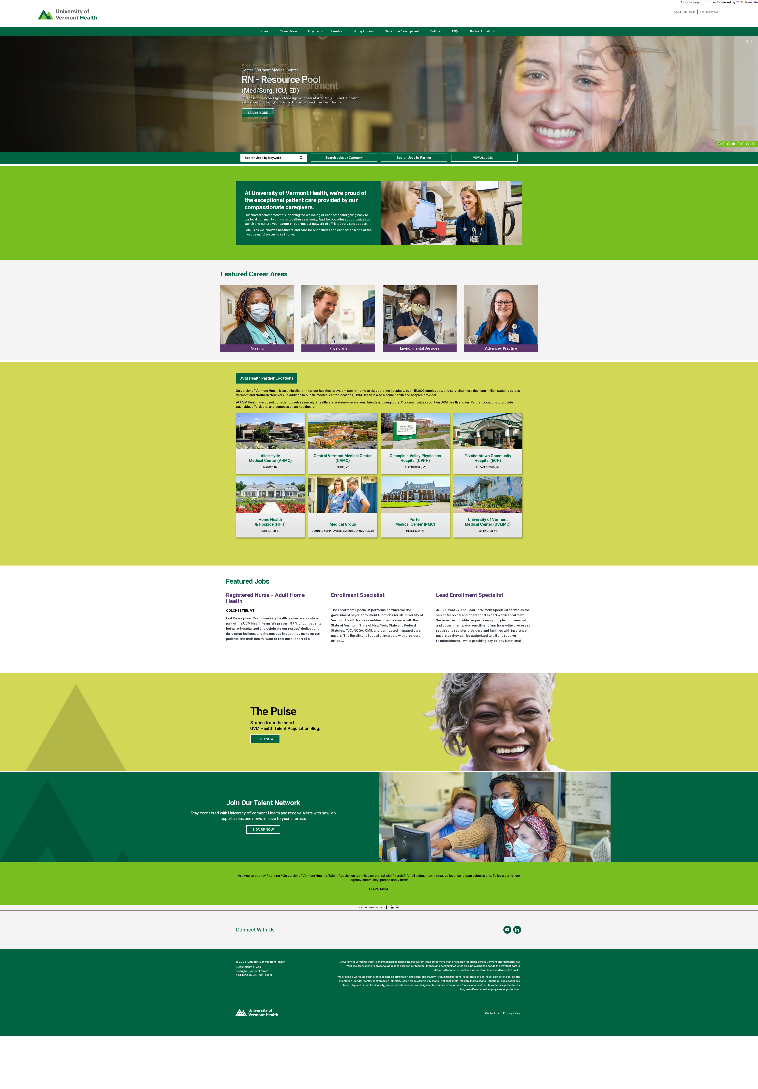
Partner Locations (486, 33)
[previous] (747, 41)
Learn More (258, 113)
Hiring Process (367, 33)
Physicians (317, 33)
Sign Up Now (263, 829)
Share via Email (397, 907)
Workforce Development (402, 31)
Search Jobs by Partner (414, 157)
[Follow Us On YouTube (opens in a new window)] (507, 930)
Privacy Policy (512, 1013)
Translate (751, 2)
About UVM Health (685, 11)
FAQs (455, 31)
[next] (751, 41)
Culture (438, 33)
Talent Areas (292, 33)
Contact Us (493, 1013)
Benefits (336, 31)
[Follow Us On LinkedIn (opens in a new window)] (517, 930)
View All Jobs (483, 157)
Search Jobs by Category (344, 157)
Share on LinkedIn (392, 907)
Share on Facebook (386, 907)
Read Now (268, 740)
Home (264, 31)
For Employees (710, 11)
